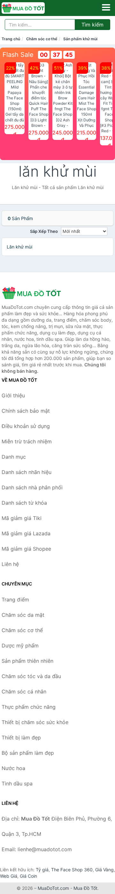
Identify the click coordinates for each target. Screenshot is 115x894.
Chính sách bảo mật (26, 411)
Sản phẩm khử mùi (80, 38)
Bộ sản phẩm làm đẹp (28, 753)
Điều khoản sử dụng (26, 426)
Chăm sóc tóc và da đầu (31, 676)
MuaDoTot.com (53, 888)
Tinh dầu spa (17, 783)
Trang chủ (11, 38)
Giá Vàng (104, 869)
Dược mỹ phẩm (20, 645)
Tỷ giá (42, 869)
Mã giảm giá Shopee (26, 549)
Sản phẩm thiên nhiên (27, 661)
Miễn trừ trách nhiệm (27, 441)
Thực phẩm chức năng (29, 707)
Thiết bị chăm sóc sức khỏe (35, 722)
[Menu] (106, 7)
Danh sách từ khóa (24, 503)
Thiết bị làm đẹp (21, 737)
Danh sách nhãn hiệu (26, 472)
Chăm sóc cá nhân (24, 691)
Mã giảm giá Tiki (22, 518)
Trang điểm (15, 599)
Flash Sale (18, 54)
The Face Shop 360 (72, 869)
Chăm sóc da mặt (23, 615)
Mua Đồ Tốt (85, 888)
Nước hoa (13, 768)
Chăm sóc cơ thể (41, 38)
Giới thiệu (13, 395)
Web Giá (8, 876)
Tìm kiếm (92, 24)
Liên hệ (10, 564)
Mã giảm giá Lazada (26, 533)
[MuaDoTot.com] (32, 8)
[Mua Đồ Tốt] (33, 293)
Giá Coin (28, 876)
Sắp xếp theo (44, 231)
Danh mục (14, 457)
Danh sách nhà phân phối (32, 487)
